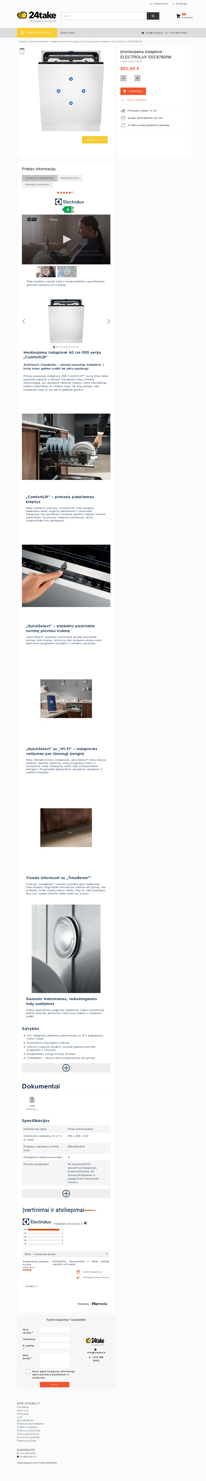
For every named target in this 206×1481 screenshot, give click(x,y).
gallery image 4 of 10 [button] (62, 347)
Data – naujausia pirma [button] (40, 1254)
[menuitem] (67, 33)
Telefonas (29, 1339)
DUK (19, 1417)
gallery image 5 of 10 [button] (64, 347)
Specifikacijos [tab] (70, 178)
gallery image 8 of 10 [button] (72, 347)
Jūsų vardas (27, 1331)
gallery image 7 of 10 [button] (69, 347)
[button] (66, 192)
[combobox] (104, 16)
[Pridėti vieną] (137, 78)
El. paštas (29, 1345)
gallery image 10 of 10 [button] (77, 347)
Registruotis (161, 3)
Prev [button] (24, 321)
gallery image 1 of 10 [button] (54, 347)
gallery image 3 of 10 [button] (59, 347)
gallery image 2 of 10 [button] (56, 347)
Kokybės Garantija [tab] (37, 184)
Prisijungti (181, 3)
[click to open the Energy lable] (68, 209)
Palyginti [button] (97, 139)
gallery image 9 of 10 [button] (74, 347)
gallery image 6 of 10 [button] (67, 347)
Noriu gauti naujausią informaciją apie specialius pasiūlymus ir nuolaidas (53, 1374)
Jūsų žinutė (26, 1357)
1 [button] (36, 1286)
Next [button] (108, 321)
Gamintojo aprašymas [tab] (39, 178)
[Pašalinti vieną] (123, 78)
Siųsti (54, 1384)
